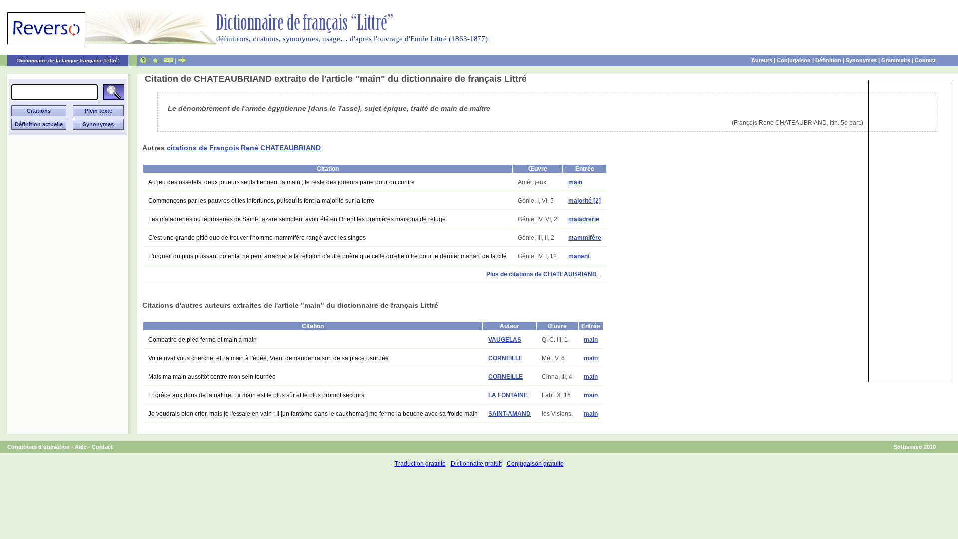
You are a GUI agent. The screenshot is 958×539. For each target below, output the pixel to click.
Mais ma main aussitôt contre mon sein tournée (212, 376)
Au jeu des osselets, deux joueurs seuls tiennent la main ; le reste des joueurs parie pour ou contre (281, 182)
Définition (828, 60)
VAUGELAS (504, 339)
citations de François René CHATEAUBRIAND (244, 148)
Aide (81, 447)
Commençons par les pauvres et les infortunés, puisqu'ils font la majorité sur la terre (261, 200)
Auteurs (761, 60)
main (575, 182)
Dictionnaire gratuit (476, 463)
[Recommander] (182, 60)
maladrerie (583, 219)
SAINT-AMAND (509, 413)
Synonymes (861, 60)
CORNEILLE (505, 358)
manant (579, 256)
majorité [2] (584, 200)
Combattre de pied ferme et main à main (202, 339)
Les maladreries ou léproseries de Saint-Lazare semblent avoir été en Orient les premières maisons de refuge (297, 219)
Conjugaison (794, 60)
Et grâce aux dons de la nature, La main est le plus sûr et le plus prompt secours (256, 395)
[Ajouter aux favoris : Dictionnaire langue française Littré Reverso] (155, 60)
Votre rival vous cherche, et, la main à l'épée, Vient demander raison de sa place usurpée (268, 358)
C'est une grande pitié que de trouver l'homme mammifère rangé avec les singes (257, 237)
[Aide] (143, 60)
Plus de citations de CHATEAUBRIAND (541, 274)
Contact (925, 60)
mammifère (584, 237)
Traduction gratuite (420, 463)
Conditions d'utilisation (38, 447)
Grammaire (895, 60)
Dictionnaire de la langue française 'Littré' (68, 60)
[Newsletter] (168, 60)
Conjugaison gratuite (535, 463)
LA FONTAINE (508, 395)
